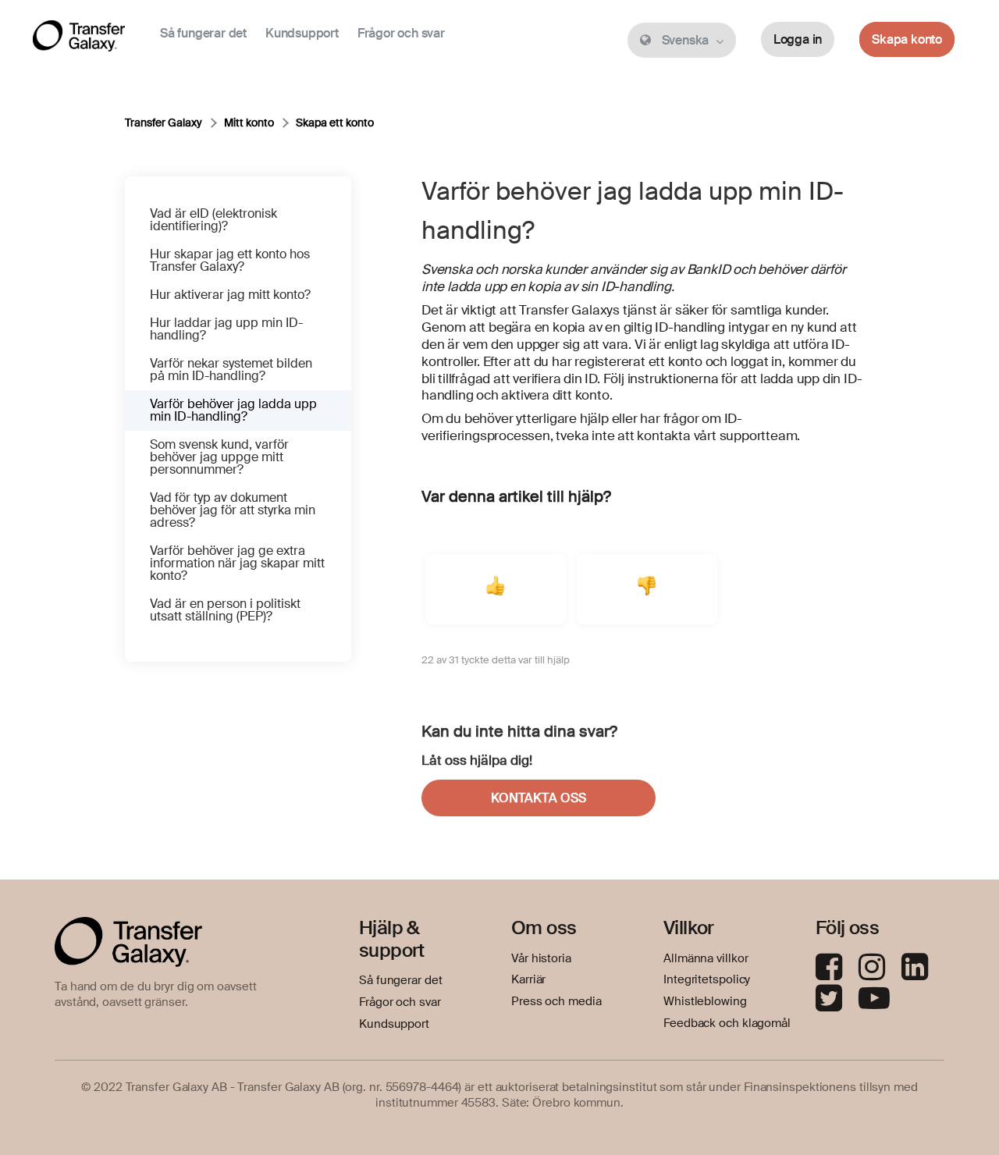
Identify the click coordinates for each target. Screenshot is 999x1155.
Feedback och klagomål (727, 1023)
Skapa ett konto (335, 123)
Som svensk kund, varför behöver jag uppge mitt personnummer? (219, 457)
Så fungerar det (203, 33)
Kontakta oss (538, 798)
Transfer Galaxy (163, 123)
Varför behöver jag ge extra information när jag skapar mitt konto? (237, 563)
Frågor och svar (401, 33)
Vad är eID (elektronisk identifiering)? (213, 219)
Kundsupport (302, 33)
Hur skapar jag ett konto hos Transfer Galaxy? (230, 260)
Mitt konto (249, 123)
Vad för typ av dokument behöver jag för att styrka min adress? (232, 510)
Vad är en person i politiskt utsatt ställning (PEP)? (225, 609)
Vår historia (541, 958)
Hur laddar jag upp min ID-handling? (226, 329)
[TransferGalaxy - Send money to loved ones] (79, 39)
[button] (495, 589)
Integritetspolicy (706, 979)
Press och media (556, 1001)
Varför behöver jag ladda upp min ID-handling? (233, 410)
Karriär (528, 979)
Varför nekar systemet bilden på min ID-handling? (231, 369)
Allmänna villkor (705, 958)
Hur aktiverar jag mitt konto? (230, 294)
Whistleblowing (705, 1001)
